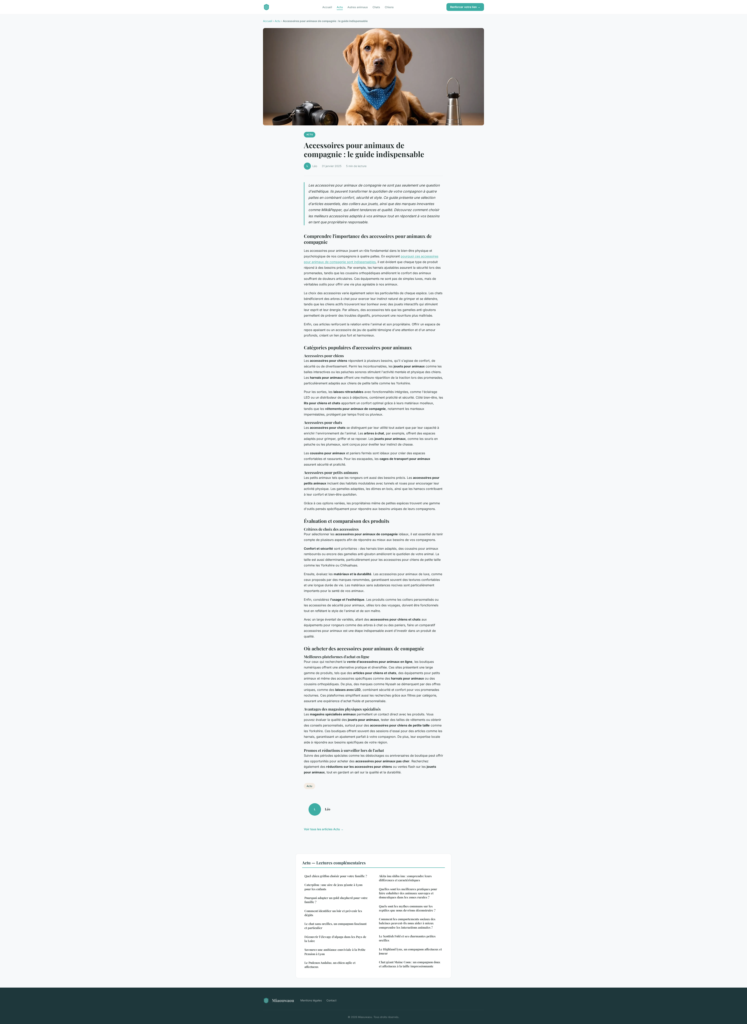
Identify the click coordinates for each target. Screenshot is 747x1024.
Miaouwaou (283, 1000)
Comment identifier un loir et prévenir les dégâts (333, 913)
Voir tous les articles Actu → (324, 829)
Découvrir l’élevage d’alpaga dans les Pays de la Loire (335, 939)
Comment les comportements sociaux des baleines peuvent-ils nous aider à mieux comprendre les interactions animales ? (407, 923)
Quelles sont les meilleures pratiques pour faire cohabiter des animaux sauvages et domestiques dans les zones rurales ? (408, 893)
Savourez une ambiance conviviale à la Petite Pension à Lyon (335, 952)
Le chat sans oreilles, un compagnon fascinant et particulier (335, 926)
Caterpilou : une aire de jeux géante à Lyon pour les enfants (333, 887)
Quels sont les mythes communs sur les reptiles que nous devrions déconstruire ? (407, 908)
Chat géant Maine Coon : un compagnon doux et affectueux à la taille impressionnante (409, 964)
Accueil (327, 7)
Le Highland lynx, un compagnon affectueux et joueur (410, 951)
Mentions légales (311, 1000)
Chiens (389, 7)
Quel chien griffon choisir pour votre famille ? (335, 876)
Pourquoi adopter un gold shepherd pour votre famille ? (336, 900)
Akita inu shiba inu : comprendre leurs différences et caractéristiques (405, 878)
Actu (340, 7)
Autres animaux (357, 7)
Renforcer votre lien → (465, 7)
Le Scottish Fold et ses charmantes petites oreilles (407, 938)
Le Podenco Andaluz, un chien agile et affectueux (329, 965)
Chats (376, 7)
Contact (331, 1000)
